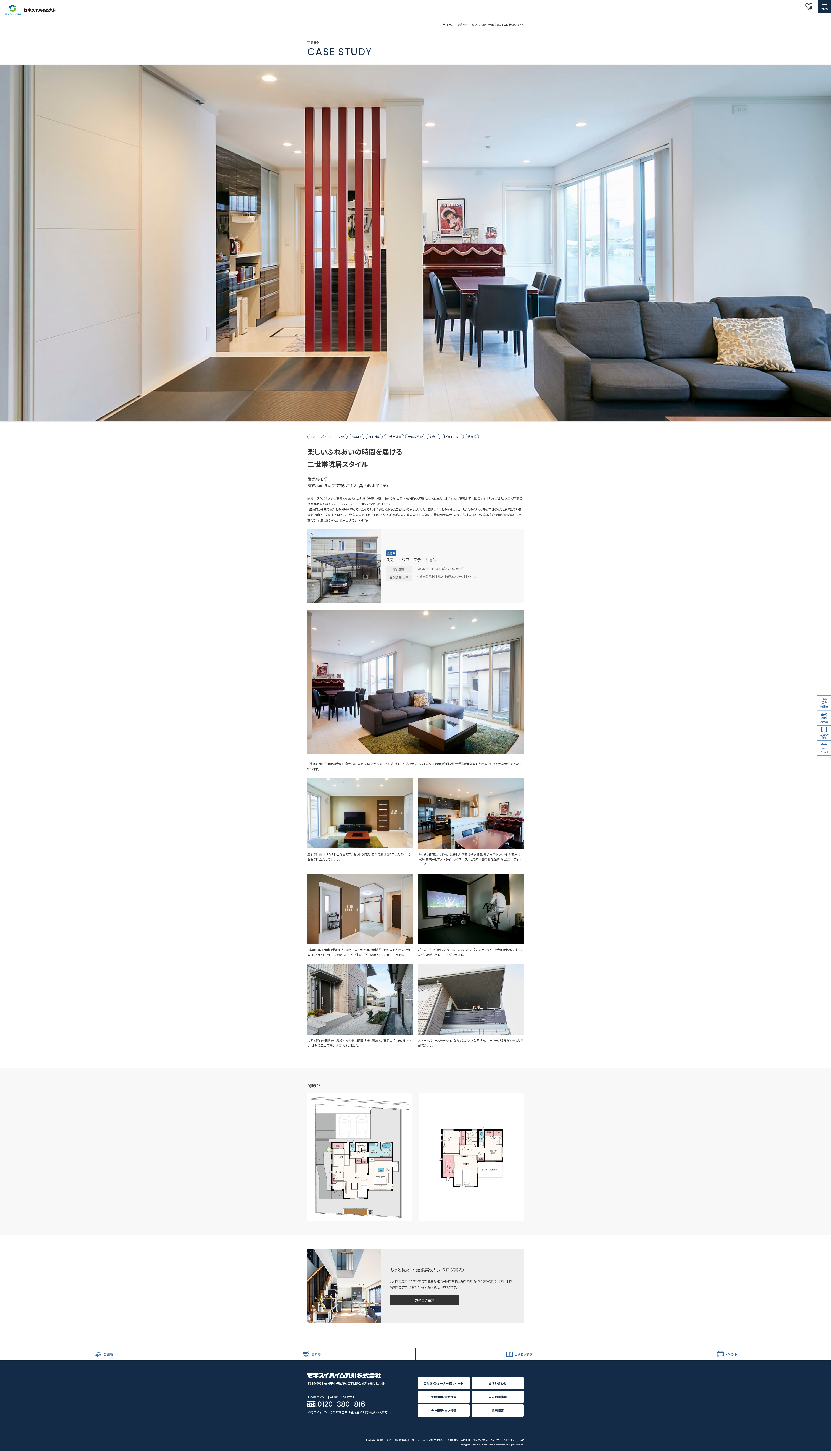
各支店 (354, 1412)
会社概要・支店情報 (444, 1410)
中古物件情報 (498, 1397)
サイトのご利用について (378, 1440)
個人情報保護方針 (404, 1440)
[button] (824, 6)
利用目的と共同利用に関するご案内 (468, 1440)
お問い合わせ (498, 1383)
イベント (824, 752)
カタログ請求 (425, 1300)
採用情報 (498, 1410)
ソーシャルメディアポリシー (431, 1440)
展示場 (824, 721)
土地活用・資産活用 (444, 1397)
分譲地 (824, 707)
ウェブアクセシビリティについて (507, 1440)
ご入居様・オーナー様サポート (443, 1383)
